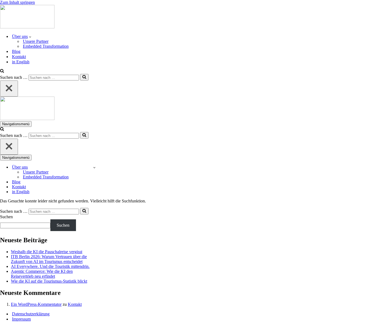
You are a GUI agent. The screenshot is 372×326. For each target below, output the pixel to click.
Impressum (21, 319)
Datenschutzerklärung (31, 314)
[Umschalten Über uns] (94, 167)
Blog (16, 51)
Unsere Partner (35, 41)
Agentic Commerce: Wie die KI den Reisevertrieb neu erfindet (42, 274)
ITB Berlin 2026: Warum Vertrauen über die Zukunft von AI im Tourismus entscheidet (49, 259)
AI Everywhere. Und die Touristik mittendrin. (50, 266)
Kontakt (19, 56)
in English (20, 61)
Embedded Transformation (46, 46)
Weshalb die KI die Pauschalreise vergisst (46, 251)
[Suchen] (2, 71)
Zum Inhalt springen (17, 2)
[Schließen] (9, 88)
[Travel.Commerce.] (27, 27)
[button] (30, 36)
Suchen (6, 216)
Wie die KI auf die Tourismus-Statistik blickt (49, 281)
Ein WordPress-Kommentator (36, 304)
